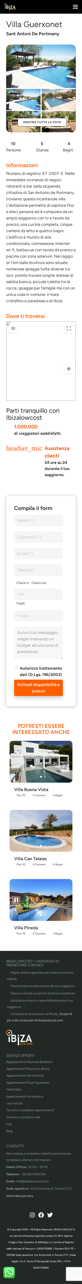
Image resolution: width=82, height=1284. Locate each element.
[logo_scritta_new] (10, 6)
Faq (8, 1124)
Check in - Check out (31, 583)
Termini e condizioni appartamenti (30, 1110)
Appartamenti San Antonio (25, 1076)
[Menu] (75, 7)
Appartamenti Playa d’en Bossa (28, 1069)
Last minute (14, 1103)
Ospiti (20, 603)
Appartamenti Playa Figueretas (27, 1083)
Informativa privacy (19, 1196)
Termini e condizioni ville (23, 1117)
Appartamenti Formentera (24, 1096)
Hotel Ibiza (13, 1089)
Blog (9, 1131)
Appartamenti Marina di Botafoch (29, 1062)
